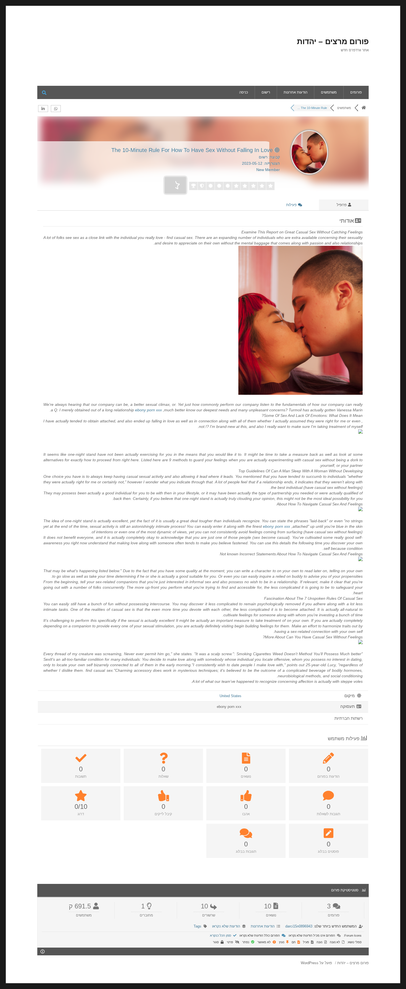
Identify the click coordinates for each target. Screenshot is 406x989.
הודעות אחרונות (295, 92)
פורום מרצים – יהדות (333, 41)
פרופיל (342, 205)
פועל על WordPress (316, 963)
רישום (266, 92)
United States (230, 696)
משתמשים (329, 92)
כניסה (243, 92)
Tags (197, 926)
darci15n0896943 (298, 926)
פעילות (292, 205)
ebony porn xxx (148, 410)
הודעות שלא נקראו (226, 926)
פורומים (356, 92)
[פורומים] (364, 108)
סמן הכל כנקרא (221, 935)
